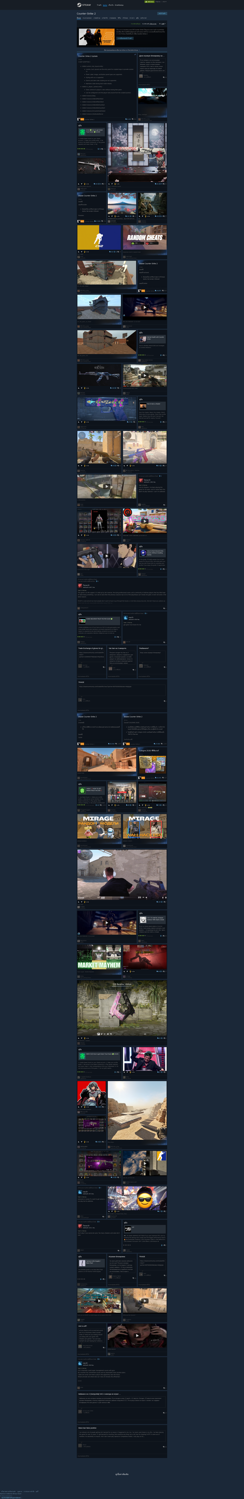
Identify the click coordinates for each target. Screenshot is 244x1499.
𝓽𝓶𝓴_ (84, 699)
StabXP (82, 1319)
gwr (81, 574)
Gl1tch (84, 1444)
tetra (127, 1077)
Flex (142, 426)
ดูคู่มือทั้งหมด (83, 155)
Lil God (128, 976)
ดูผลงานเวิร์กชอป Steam (146, 120)
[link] (11, 1498)
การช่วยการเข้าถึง (29, 1491)
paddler (143, 504)
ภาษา (164, 1)
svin (114, 667)
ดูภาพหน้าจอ (113, 222)
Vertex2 (128, 540)
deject (82, 1250)
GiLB (81, 504)
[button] (162, 23)
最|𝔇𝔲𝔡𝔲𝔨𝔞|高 (83, 1111)
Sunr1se (85, 665)
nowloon (128, 1319)
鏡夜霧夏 (113, 221)
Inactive (143, 221)
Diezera (82, 641)
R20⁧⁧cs (82, 1182)
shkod (128, 392)
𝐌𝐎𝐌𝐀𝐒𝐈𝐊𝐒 (83, 1146)
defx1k (113, 1353)
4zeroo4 (113, 188)
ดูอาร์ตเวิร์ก (113, 190)
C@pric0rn (83, 426)
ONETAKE (129, 256)
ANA (81, 1387)
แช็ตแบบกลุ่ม (153, 24)
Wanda (82, 1043)
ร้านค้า (99, 5)
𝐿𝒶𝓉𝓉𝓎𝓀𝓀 (82, 906)
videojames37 (84, 607)
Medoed (146, 665)
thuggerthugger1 (85, 810)
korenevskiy (83, 1284)
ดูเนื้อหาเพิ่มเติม (122, 1474)
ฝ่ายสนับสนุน (119, 5)
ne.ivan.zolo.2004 (88, 1411)
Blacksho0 (129, 326)
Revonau (82, 153)
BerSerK (82, 392)
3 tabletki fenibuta (85, 1077)
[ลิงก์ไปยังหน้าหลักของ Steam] (84, 6)
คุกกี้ (37, 1491)
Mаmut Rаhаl (117, 1276)
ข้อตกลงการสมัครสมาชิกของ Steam (10, 1493)
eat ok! (128, 641)
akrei (81, 1216)
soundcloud (83, 777)
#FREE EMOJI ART (131, 1182)
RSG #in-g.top (145, 119)
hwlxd (128, 1250)
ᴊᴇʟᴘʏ (142, 940)
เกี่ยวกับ (111, 5)
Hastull (143, 574)
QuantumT (114, 1216)
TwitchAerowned (87, 1345)
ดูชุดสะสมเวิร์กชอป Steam (116, 1148)
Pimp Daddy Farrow (147, 360)
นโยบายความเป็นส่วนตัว (8, 1491)
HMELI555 (83, 188)
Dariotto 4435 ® (85, 540)
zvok (81, 256)
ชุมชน (105, 5)
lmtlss (82, 976)
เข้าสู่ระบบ (157, 1)
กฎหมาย (19, 1491)
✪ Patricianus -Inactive (132, 470)
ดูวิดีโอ (127, 327)
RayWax (146, 75)
